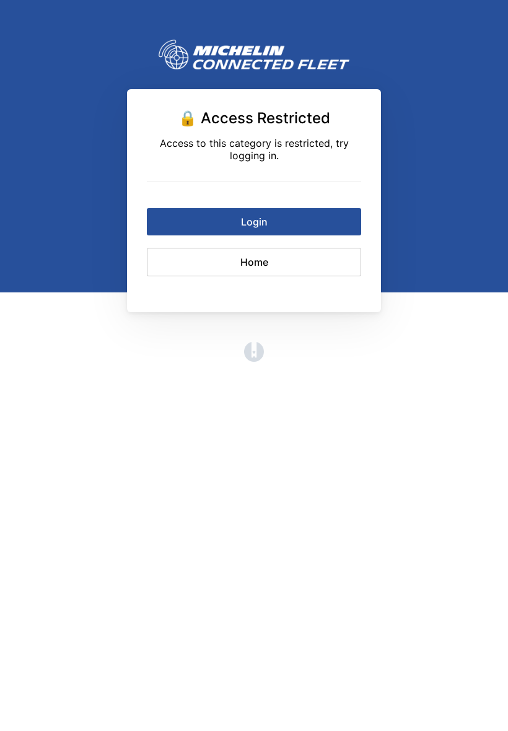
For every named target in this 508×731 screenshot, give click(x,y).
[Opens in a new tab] (254, 358)
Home (254, 262)
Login (254, 222)
